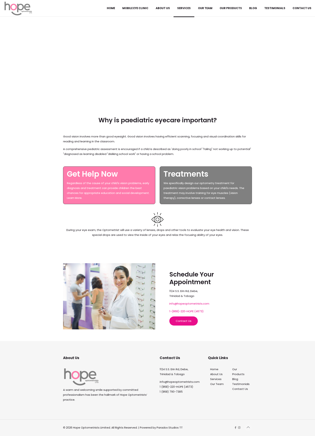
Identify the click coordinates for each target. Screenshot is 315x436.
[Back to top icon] (248, 427)
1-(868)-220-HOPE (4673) (186, 311)
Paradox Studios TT (170, 427)
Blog (235, 379)
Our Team (217, 384)
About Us (216, 374)
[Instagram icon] (239, 427)
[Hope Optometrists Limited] (18, 8)
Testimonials (241, 384)
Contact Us (240, 389)
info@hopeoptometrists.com (189, 303)
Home (214, 369)
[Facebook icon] (235, 427)
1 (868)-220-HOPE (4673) (176, 387)
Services (215, 379)
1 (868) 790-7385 (171, 392)
